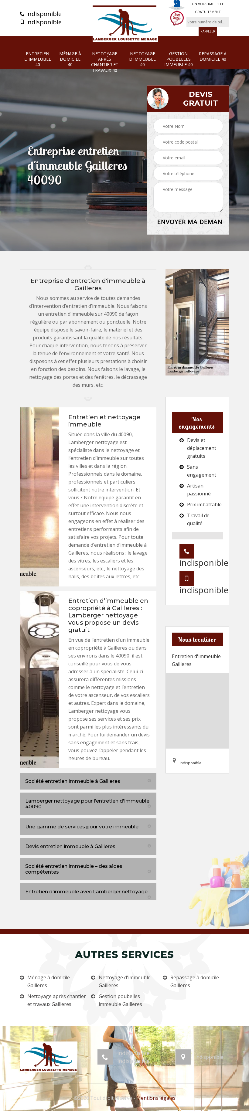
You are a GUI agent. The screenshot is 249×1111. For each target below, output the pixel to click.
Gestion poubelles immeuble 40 (178, 59)
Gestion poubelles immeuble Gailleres (120, 1000)
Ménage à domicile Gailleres (48, 981)
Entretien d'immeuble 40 (37, 59)
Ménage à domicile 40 (70, 59)
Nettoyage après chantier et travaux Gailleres (56, 1000)
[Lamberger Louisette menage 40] (124, 23)
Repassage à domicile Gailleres (194, 981)
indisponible (43, 14)
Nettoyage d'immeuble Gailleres (125, 981)
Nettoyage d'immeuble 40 (142, 59)
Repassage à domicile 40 (213, 56)
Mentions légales (156, 1098)
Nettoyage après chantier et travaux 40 (104, 62)
